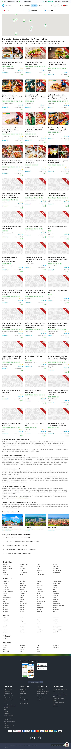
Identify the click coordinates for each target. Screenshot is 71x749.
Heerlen (22, 609)
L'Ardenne (22, 632)
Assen (4, 595)
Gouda (21, 601)
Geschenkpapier (24, 699)
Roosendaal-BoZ (40, 607)
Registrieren (23, 689)
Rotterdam (39, 609)
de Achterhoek (6, 603)
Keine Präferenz (34, 10)
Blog (5, 709)
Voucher (22, 697)
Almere (5, 585)
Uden (54, 589)
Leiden (38, 587)
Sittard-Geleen (56, 583)
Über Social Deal (8, 689)
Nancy (38, 647)
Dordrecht (22, 587)
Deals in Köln (7, 691)
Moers (38, 572)
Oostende (39, 632)
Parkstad (39, 603)
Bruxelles (5, 628)
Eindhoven (22, 593)
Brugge (5, 624)
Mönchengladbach (41, 574)
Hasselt (21, 626)
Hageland (22, 622)
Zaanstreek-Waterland (58, 605)
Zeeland (55, 607)
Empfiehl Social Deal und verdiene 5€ (10, 706)
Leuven (38, 618)
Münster (55, 564)
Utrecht (55, 591)
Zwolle (54, 611)
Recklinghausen (57, 570)
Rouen (38, 651)
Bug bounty (6, 727)
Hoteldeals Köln (7, 697)
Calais (4, 649)
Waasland (55, 628)
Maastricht (39, 589)
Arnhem (5, 593)
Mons (38, 626)
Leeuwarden (39, 585)
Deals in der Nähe (8, 693)
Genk (21, 618)
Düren (21, 566)
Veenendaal (56, 595)
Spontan (6, 711)
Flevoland (22, 597)
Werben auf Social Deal (58, 693)
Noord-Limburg (40, 597)
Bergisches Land (7, 566)
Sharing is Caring (8, 704)
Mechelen (39, 624)
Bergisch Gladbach (7, 568)
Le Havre (22, 649)
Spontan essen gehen (9, 715)
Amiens (5, 645)
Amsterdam (6, 589)
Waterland (55, 601)
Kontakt (38, 699)
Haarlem (22, 607)
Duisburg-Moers (24, 564)
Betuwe (5, 599)
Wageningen (56, 599)
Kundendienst (40, 689)
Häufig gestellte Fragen (42, 693)
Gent (21, 620)
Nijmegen (39, 593)
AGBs (5, 723)
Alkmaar (5, 583)
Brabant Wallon (6, 622)
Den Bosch (5, 609)
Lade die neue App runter (43, 691)
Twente (55, 587)
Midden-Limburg (40, 591)
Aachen (5, 564)
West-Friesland (56, 603)
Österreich (5, 638)
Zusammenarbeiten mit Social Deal (60, 690)
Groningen (22, 605)
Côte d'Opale (6, 651)
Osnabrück (55, 568)
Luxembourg (39, 622)
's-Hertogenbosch (57, 581)
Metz (38, 645)
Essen (21, 570)
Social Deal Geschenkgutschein (24, 702)
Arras (4, 647)
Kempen (22, 628)
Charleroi (5, 630)
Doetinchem (23, 585)
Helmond (22, 611)
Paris (38, 649)
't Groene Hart (23, 603)
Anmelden (22, 691)
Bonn (4, 572)
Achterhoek (6, 581)
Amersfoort (5, 587)
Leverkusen (39, 570)
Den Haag (5, 611)
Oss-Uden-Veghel (41, 601)
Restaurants (34, 5)
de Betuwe (5, 605)
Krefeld (38, 566)
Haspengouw (23, 624)
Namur (38, 628)
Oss (37, 599)
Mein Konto (23, 693)
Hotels (40, 5)
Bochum (5, 570)
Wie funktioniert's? (8, 699)
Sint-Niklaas (56, 622)
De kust (5, 632)
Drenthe (22, 589)
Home (21, 5)
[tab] (35, 538)
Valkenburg (56, 593)
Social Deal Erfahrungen (9, 721)
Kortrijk (21, 630)
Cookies (6, 747)
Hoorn (38, 583)
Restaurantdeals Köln (9, 695)
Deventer (22, 583)
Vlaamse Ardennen (57, 626)
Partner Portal (56, 700)
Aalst (4, 618)
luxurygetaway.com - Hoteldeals (9, 718)
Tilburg (55, 585)
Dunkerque (22, 645)
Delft (4, 607)
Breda (4, 601)
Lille (21, 651)
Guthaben (22, 695)
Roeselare (55, 620)
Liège (38, 620)
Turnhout (55, 624)
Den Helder (22, 581)
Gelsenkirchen (23, 572)
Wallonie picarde (57, 630)
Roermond (39, 605)
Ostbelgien (55, 618)
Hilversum (39, 581)
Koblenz (38, 564)
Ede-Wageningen (24, 591)
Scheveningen (40, 611)
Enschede (22, 595)
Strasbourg (55, 645)
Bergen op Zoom (7, 597)
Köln (38, 568)
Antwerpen (5, 620)
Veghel (54, 597)
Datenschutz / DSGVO (9, 725)
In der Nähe (27, 5)
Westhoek (55, 632)
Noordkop (39, 595)
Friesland (22, 599)
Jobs (5, 702)
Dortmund (5, 574)
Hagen (21, 574)
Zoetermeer (56, 609)
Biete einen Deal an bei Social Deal (60, 695)
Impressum (55, 706)
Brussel (5, 626)
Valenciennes (56, 647)
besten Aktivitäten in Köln (22, 498)
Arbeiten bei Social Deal (58, 698)
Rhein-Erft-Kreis (57, 572)
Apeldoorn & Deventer (8, 591)
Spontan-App (7, 713)
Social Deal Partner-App (58, 702)
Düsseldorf (22, 568)
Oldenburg (55, 566)
